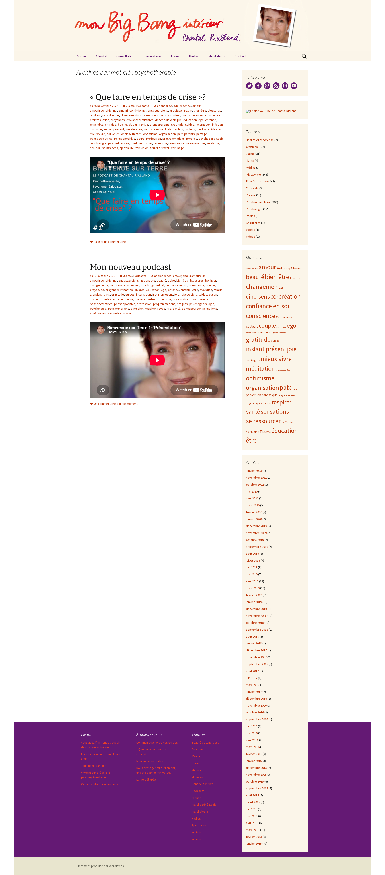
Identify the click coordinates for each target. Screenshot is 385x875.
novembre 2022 (256, 478)
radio (148, 143)
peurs (141, 139)
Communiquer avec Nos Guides (157, 742)
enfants (185, 290)
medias (202, 129)
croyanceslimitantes (140, 120)
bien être (200, 110)
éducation (190, 120)
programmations (173, 139)
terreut (155, 148)
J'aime (130, 106)
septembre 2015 (257, 788)
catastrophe (110, 115)
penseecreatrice (101, 139)
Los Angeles (253, 360)
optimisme (150, 134)
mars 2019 (253, 588)
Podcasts (142, 106)
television (142, 148)
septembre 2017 (257, 664)
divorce (139, 290)
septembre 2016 (257, 719)
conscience (213, 115)
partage (201, 134)
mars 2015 (253, 830)
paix (180, 134)
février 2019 (254, 595)
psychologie (98, 143)
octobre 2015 (255, 781)
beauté (161, 280)
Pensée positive (257, 181)
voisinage (177, 148)
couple (210, 285)
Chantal (101, 56)
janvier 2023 (254, 471)
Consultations (126, 56)
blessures (214, 110)
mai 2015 (252, 816)
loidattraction (174, 129)
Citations (252, 147)
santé (176, 309)
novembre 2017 (256, 657)
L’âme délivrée (146, 779)
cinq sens (116, 285)
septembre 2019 (257, 547)
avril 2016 (252, 740)
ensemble (96, 125)
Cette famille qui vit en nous (99, 784)
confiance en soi (193, 115)
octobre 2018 (255, 623)
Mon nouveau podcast (130, 267)
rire (169, 309)
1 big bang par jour (93, 766)
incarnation (203, 125)
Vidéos (250, 230)
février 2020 (254, 512)
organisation (167, 134)
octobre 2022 (255, 484)
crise (105, 120)
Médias (194, 56)
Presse (251, 195)
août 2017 (252, 671)
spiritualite (127, 148)
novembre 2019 (256, 533)
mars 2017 (253, 685)
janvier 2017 (254, 692)
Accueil (81, 56)
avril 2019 (252, 581)
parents (189, 134)
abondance (164, 106)
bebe (171, 280)
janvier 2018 (254, 643)
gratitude (177, 125)
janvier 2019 (254, 602)
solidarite (213, 143)
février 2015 (254, 837)
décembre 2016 (256, 699)
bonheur (95, 115)
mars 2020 (253, 505)
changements (130, 115)
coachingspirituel (168, 115)
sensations (209, 309)
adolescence (182, 106)
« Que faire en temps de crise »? (148, 97)
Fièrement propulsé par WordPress (100, 866)
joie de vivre (134, 129)
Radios (250, 216)
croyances (118, 120)
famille (143, 125)
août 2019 (252, 554)
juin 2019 (251, 567)
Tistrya (265, 431)
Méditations (216, 56)
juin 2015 (251, 809)
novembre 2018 (256, 616)
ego (201, 120)
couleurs (252, 326)
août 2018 (252, 636)
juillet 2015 (253, 802)
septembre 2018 (257, 630)
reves (161, 309)
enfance (210, 120)
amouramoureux (194, 276)
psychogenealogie (211, 139)
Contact (240, 56)
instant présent (114, 129)
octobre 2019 (255, 540)
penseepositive (124, 139)
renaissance (176, 143)
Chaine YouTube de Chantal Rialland (273, 111)
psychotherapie (118, 143)
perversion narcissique (262, 395)
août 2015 (252, 795)
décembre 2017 (256, 650)
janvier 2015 (254, 844)
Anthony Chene (289, 268)
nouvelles (113, 134)
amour (196, 106)
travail (165, 148)
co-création (148, 115)
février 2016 (254, 754)
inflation (217, 125)
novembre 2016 (256, 705)
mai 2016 (252, 733)
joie (176, 294)
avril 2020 (252, 498)
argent (187, 110)
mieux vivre (97, 134)
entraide (110, 125)
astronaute (147, 280)
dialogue (176, 120)
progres (191, 139)
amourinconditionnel (103, 110)
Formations (153, 56)
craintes (95, 120)
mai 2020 (252, 491)
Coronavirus (284, 317)
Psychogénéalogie (258, 202)
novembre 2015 (256, 775)
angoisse (176, 110)
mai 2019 (252, 574)
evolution (131, 125)
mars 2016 (253, 747)
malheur (190, 129)
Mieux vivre (253, 174)
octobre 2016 (255, 712)
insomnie (96, 129)
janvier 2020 (254, 519)
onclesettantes (131, 134)
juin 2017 (251, 678)
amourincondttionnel (132, 110)
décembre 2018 (256, 609)
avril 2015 (252, 823)
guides (189, 125)
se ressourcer (195, 143)
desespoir (162, 120)
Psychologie (254, 209)
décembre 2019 (256, 526)
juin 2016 (251, 726)
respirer (150, 309)
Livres (175, 56)
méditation (215, 129)
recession (160, 143)
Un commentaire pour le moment (116, 404)
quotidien (137, 143)
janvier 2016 (254, 761)
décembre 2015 (256, 768)
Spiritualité (253, 223)
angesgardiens (158, 110)
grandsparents (160, 125)
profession (153, 139)
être (121, 125)
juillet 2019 (253, 560)
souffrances (110, 148)
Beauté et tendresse (260, 140)
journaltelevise (154, 129)
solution (95, 148)
